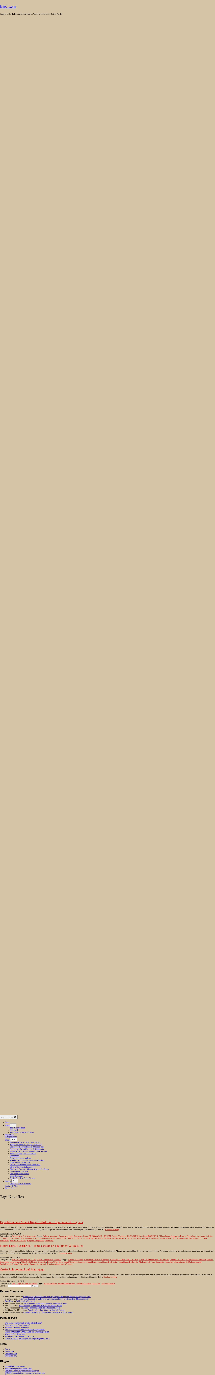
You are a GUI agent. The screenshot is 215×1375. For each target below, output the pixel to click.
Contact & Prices (11, 1186)
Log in (7, 1349)
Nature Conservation (45, 1260)
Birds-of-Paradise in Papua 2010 (22, 1167)
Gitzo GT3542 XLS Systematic (33, 1262)
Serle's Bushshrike (21, 1264)
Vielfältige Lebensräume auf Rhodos (19, 1336)
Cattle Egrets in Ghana (19, 1171)
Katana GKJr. (61, 1238)
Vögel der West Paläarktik (26, 1283)
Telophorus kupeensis (35, 1240)
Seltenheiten (17, 1236)
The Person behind (17, 1128)
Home (7, 1122)
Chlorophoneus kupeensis (169, 1236)
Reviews (57, 1260)
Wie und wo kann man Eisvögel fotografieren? (23, 1323)
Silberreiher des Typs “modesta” (17, 1325)
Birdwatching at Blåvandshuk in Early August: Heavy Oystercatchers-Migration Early (57, 1297)
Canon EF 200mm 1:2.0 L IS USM (97, 1236)
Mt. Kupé (128, 1238)
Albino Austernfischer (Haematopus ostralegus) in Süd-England (48, 1312)
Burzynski (78, 1236)
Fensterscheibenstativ (66, 1283)
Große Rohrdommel (83, 1283)
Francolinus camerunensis (197, 1236)
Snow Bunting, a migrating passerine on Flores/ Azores (45, 1303)
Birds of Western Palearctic (20, 1184)
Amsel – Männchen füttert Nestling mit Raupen (41, 1308)
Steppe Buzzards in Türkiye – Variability (26, 1145)
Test (24, 1236)
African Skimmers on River (21, 1158)
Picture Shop (10, 1188)
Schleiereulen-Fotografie (25, 1301)
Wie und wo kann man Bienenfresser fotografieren (25, 1330)
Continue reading (112, 1230)
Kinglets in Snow (17, 1176)
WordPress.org (11, 1356)
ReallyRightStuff (195, 1238)
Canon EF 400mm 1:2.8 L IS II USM (126, 1236)
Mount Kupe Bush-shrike (93, 1238)
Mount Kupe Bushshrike (114, 1238)
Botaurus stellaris (50, 1283)
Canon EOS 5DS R (150, 1236)
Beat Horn (9, 1301)
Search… (3, 1286)
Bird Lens (8, 6)
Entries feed (9, 1351)
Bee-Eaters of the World (19, 1174)
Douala (183, 1236)
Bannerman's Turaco (92, 1260)
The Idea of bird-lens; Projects (22, 1132)
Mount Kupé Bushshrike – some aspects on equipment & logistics (41, 1245)
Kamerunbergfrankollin (30, 1238)
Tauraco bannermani (18, 1240)
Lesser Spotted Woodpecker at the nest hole (27, 1147)
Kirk (69, 1238)
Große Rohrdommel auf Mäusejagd (22, 1269)
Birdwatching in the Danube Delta (18, 1368)
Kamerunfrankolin (47, 1238)
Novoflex (155, 1238)
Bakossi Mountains (50, 1236)
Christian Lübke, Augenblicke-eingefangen (22, 1371)
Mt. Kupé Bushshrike (141, 1238)
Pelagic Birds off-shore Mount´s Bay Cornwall (28, 1151)
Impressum (9, 1134)
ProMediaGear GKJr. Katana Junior (174, 1238)
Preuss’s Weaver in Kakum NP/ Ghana (25, 1165)
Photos (7, 1140)
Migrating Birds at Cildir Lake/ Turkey (25, 1142)
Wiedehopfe (14, 1156)
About (7, 1125)
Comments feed (11, 1353)
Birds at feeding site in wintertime (23, 1153)
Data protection (11, 1137)
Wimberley (49, 1240)
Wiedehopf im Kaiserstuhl (15, 1334)
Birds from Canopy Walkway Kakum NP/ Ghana (29, 1169)
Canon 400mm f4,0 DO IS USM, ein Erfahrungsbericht (27, 1332)
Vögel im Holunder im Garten (17, 1327)
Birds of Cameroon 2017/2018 (24, 1260)
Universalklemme (108, 1283)
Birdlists (8, 1181)
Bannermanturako (66, 1236)
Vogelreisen (31, 1236)
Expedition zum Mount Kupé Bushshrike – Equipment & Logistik (41, 1222)
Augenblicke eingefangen (15, 1366)
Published (14, 1130)
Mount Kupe (77, 1238)
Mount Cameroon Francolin (74, 1262)
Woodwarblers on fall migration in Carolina (27, 1160)
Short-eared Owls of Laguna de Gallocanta (27, 1149)
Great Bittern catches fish (20, 1162)
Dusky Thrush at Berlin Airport (22, 1178)
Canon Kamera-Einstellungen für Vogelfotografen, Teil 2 (27, 1338)
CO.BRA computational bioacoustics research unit (25, 1373)
